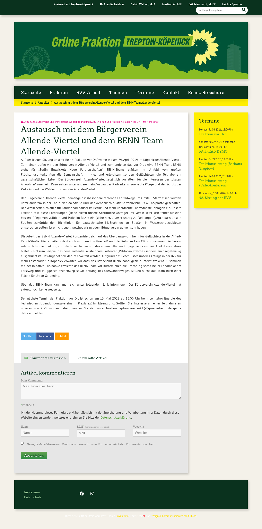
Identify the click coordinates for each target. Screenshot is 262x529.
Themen (118, 92)
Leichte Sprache (232, 4)
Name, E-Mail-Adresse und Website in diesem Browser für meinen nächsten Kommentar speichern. (91, 444)
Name (25, 426)
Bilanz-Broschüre (206, 92)
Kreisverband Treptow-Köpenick (73, 4)
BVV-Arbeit (88, 92)
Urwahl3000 (122, 516)
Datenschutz (32, 497)
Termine (145, 92)
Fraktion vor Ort (131, 121)
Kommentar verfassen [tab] (47, 358)
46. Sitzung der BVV (215, 198)
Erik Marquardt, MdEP (202, 4)
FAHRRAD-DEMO (213, 151)
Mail (93, 426)
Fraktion (59, 92)
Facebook (45, 336)
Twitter (28, 336)
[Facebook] (82, 494)
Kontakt (170, 92)
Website (138, 426)
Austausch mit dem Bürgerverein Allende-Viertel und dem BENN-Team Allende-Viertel (92, 140)
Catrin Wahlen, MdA (143, 4)
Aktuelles (43, 102)
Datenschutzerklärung (116, 417)
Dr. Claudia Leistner (112, 4)
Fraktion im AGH (172, 4)
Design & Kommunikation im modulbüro (173, 516)
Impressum (32, 492)
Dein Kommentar (33, 380)
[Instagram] (92, 494)
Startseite (31, 92)
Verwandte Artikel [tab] (92, 358)
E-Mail (61, 336)
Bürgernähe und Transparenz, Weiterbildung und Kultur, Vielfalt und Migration (79, 121)
